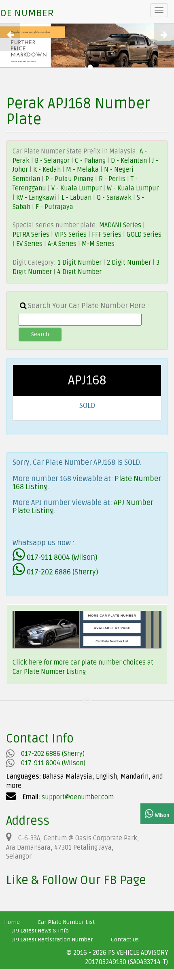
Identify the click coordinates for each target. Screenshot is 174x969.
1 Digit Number (79, 263)
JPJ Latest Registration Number (52, 939)
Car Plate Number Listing (49, 672)
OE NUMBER (27, 13)
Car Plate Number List (66, 922)
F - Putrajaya (54, 207)
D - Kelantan (130, 161)
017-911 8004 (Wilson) (61, 557)
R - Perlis (113, 179)
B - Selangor (52, 161)
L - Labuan (77, 198)
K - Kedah (47, 170)
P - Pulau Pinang (70, 179)
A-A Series (62, 244)
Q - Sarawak (115, 198)
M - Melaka (83, 170)
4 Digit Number (79, 272)
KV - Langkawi (37, 198)
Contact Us (125, 939)
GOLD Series (144, 235)
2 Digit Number (129, 263)
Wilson (161, 815)
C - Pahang (90, 161)
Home (12, 922)
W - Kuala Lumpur (133, 188)
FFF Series (106, 235)
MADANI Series (120, 225)
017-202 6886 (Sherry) (61, 572)
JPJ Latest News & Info (40, 930)
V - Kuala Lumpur (77, 188)
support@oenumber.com (78, 797)
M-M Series (98, 244)
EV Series (29, 244)
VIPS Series (71, 235)
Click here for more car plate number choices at (83, 662)
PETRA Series (31, 235)
